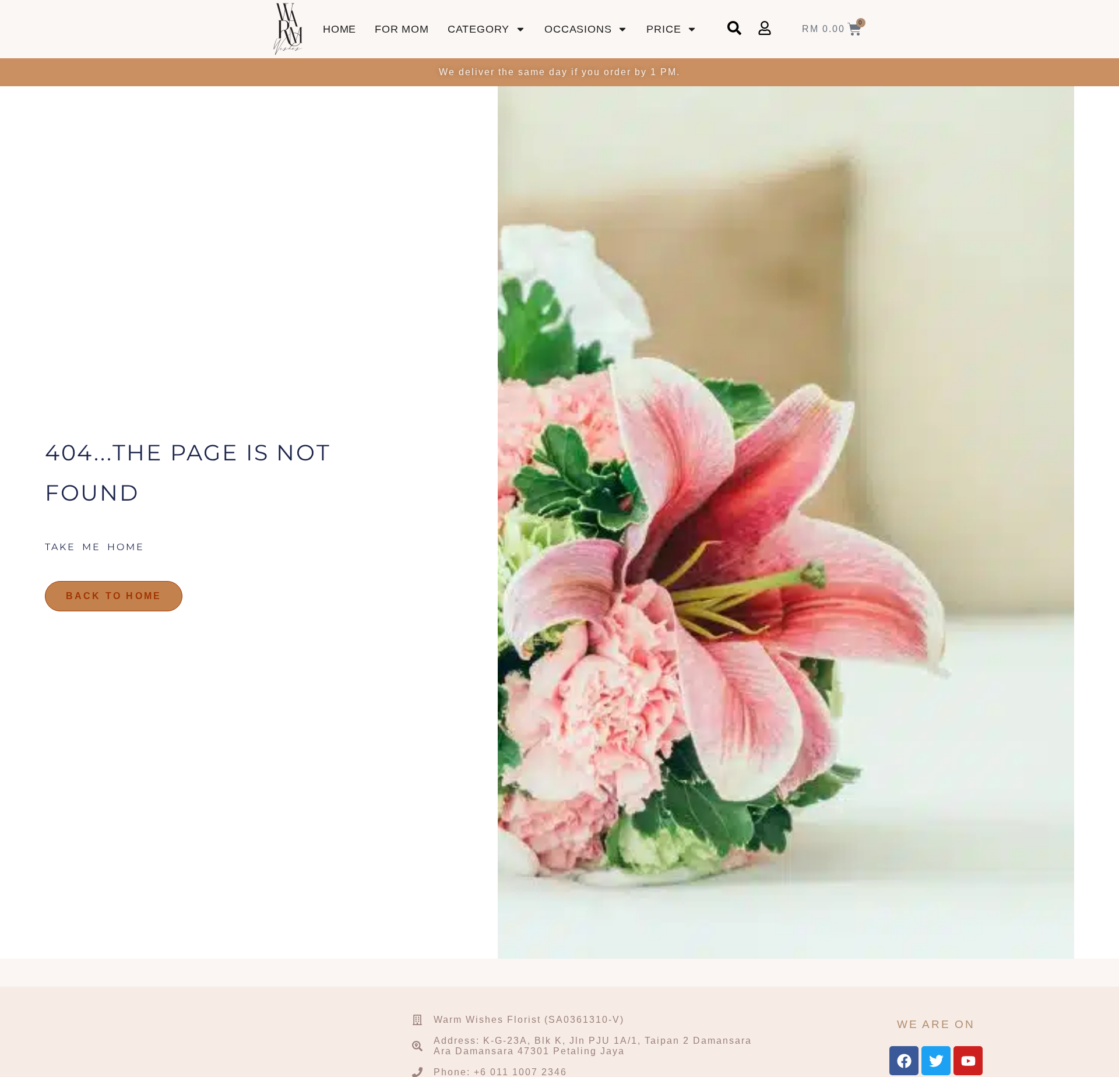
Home (339, 29)
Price (663, 29)
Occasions (577, 29)
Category (478, 29)
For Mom (402, 29)
